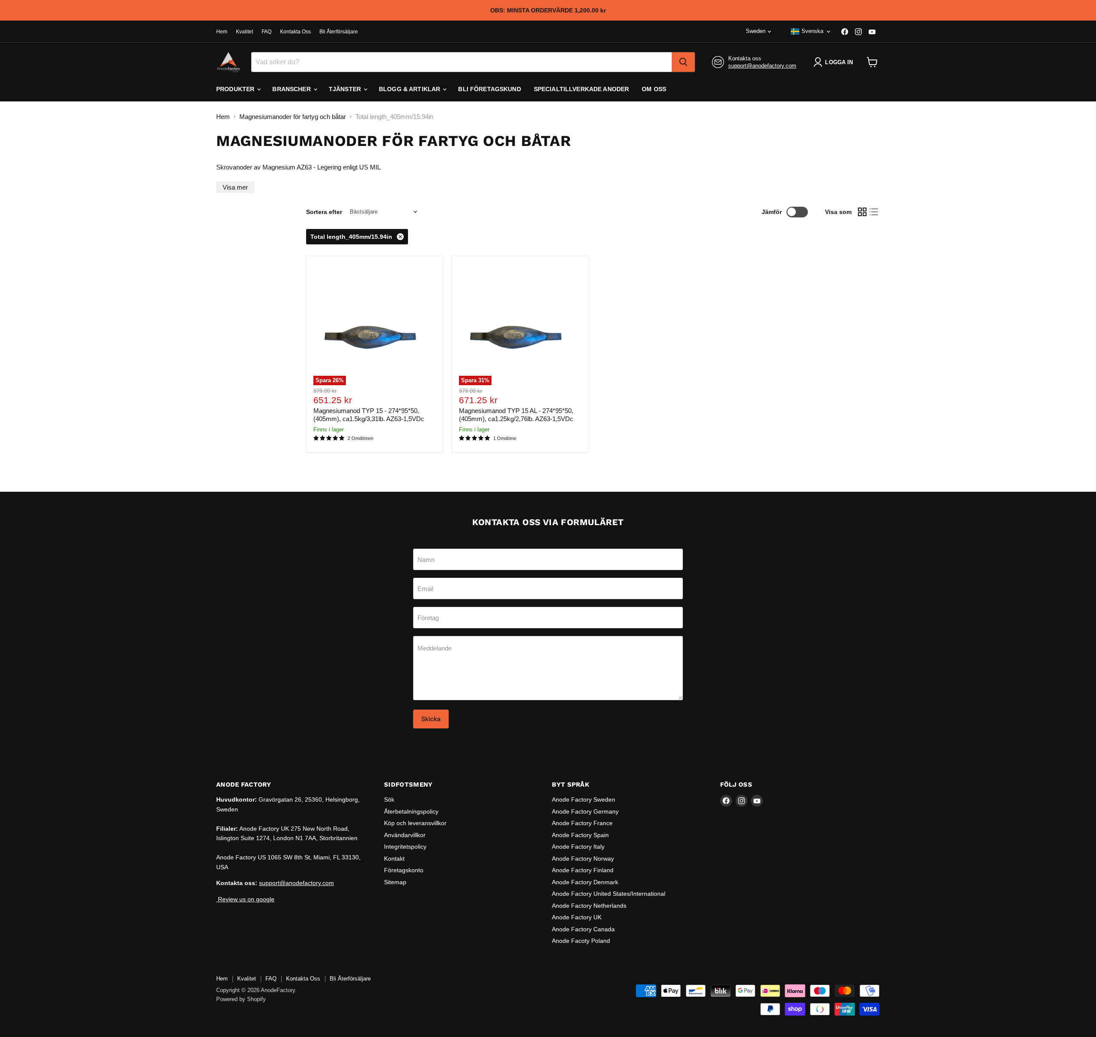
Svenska (812, 31)
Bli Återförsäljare (338, 32)
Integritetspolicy (405, 846)
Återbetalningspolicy (411, 811)
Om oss (654, 89)
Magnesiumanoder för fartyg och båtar (292, 116)
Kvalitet (244, 32)
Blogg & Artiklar (410, 89)
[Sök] (683, 62)
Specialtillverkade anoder (581, 89)
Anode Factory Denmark (585, 882)
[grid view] (862, 212)
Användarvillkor (405, 835)
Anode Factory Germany (585, 811)
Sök (389, 799)
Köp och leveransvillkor (415, 823)
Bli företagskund (489, 89)
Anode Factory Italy (578, 846)
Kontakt (394, 858)
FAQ (266, 32)
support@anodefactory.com (762, 65)
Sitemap (395, 882)
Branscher (292, 89)
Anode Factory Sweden (583, 799)
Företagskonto (403, 870)
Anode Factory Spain (580, 835)
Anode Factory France (582, 823)
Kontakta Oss (295, 32)
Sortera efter (324, 211)
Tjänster (346, 89)
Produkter (236, 89)
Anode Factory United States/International (608, 893)
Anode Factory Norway (583, 858)
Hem (221, 32)
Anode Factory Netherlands (589, 905)
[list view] (874, 212)
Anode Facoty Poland (581, 940)
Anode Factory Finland (583, 870)
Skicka (431, 719)
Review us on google (245, 899)
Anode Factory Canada (583, 929)
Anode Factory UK (577, 917)
